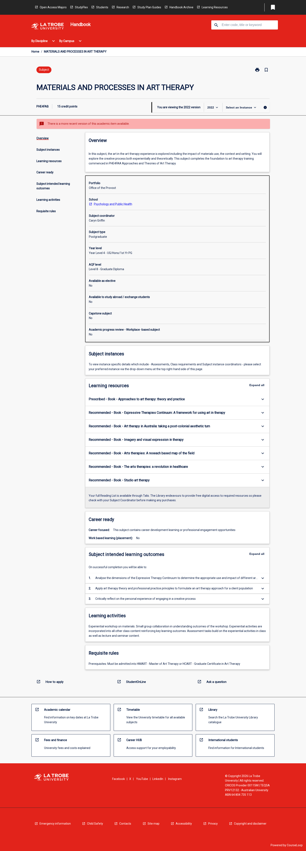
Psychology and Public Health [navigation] (113, 204)
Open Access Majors (53, 7)
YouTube (142, 779)
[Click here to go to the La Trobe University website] (47, 26)
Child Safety (95, 823)
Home (35, 51)
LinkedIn (157, 779)
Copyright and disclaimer (250, 823)
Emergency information (55, 823)
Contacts (125, 823)
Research (123, 7)
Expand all (256, 385)
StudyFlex (81, 7)
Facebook (118, 779)
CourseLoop (295, 845)
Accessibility (184, 823)
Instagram (175, 779)
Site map (153, 823)
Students (102, 7)
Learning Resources (215, 7)
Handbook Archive (181, 7)
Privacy (213, 823)
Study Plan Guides (149, 7)
